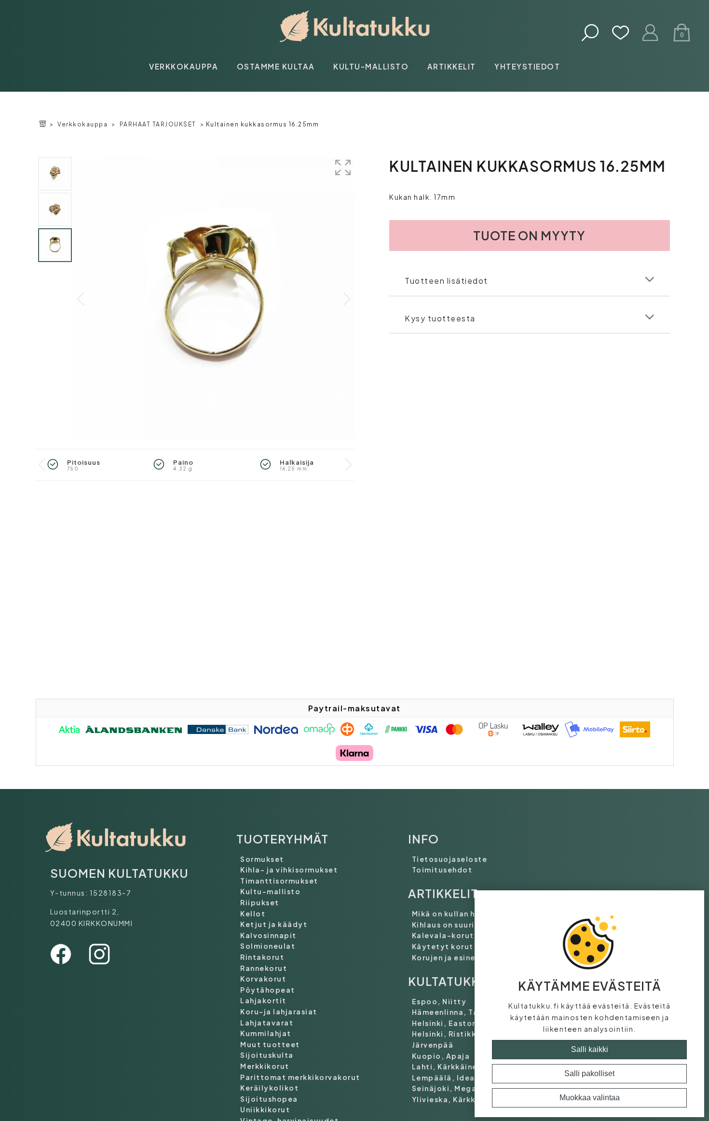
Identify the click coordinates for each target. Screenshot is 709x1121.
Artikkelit (451, 66)
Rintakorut (262, 957)
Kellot (252, 913)
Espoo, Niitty (439, 1001)
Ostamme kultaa (276, 66)
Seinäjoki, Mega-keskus (460, 1088)
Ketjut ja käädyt (273, 924)
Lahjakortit (263, 1000)
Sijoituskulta (267, 1055)
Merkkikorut (264, 1066)
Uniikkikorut (265, 1109)
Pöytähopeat (267, 989)
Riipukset (259, 902)
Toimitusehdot (442, 869)
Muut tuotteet (270, 1044)
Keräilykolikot (269, 1087)
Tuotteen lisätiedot (446, 281)
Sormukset (262, 859)
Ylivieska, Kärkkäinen (455, 1099)
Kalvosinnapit (268, 935)
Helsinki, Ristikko (447, 1033)
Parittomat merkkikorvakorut (300, 1077)
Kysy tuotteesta (440, 318)
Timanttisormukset (279, 880)
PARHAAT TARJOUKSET (158, 124)
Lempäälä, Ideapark (452, 1077)
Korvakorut (263, 978)
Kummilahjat (265, 1033)
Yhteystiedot (527, 66)
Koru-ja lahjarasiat (278, 1011)
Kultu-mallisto (371, 66)
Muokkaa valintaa (589, 1097)
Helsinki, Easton (444, 1023)
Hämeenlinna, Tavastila (459, 1012)
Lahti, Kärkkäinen (447, 1066)
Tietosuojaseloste (450, 859)
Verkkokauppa (183, 66)
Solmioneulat (267, 945)
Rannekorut (263, 968)
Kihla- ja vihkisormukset (289, 869)
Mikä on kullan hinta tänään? (469, 913)
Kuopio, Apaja (441, 1056)
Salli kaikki (589, 1049)
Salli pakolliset (589, 1073)
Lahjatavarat (266, 1022)
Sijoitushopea (269, 1098)
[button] (346, 299)
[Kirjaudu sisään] (651, 33)
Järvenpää (433, 1044)
